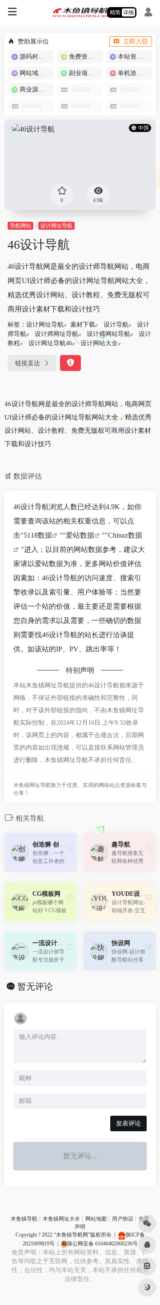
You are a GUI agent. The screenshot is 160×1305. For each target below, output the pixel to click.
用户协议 (122, 1219)
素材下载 (82, 324)
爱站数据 (80, 535)
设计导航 (116, 324)
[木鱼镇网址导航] (80, 12)
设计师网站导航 (108, 334)
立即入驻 (135, 41)
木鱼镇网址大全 (61, 1219)
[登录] (148, 13)
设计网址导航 (56, 226)
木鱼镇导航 (24, 1219)
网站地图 (96, 1219)
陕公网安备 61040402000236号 (102, 1244)
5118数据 (38, 535)
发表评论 (128, 1123)
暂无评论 (35, 986)
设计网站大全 (99, 343)
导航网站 (20, 226)
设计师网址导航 (56, 334)
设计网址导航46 (50, 343)
